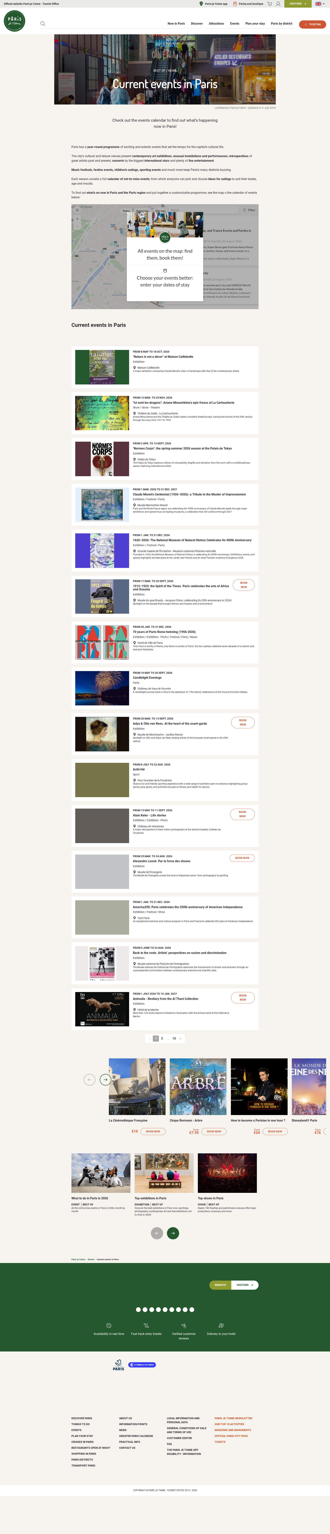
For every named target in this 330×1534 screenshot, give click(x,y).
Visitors (243, 1285)
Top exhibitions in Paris (150, 1198)
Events (91, 1259)
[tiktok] (158, 1309)
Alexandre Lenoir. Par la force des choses (161, 861)
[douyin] (178, 1309)
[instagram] (145, 1309)
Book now (243, 585)
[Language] (320, 4)
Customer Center (179, 1438)
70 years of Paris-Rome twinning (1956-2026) (164, 632)
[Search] (42, 23)
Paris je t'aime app (216, 3)
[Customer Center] (278, 4)
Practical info (129, 1441)
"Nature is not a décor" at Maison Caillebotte (163, 357)
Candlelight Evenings (147, 677)
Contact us (127, 1447)
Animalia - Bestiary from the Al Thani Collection (165, 999)
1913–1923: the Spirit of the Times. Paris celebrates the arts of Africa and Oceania (181, 587)
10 (174, 1038)
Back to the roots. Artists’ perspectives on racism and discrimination (179, 953)
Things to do (80, 1424)
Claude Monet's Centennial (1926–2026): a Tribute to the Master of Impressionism (189, 494)
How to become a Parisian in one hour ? (258, 1120)
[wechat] (171, 1309)
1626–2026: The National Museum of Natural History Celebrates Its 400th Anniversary (192, 540)
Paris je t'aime (78, 1259)
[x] (191, 1309)
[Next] (105, 1080)
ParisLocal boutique (251, 3)
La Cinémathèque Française (128, 1120)
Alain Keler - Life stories (149, 815)
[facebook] (138, 1309)
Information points (133, 1424)
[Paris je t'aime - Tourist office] (14, 21)
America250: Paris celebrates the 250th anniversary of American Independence (188, 907)
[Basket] (269, 4)
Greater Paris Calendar (136, 1436)
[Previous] (89, 1080)
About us (125, 1418)
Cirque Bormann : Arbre (186, 1120)
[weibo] (185, 1309)
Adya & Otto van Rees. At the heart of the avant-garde (170, 723)
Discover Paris (81, 1418)
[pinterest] (165, 1309)
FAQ (169, 1444)
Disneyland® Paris (304, 1120)
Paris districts (82, 1459)
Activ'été (139, 769)
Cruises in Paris (82, 1441)
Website (220, 1285)
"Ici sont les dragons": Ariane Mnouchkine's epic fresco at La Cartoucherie (183, 402)
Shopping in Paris (83, 1453)
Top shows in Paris (210, 1198)
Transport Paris (83, 1465)
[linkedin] (151, 1309)
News (123, 1430)
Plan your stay (82, 1436)
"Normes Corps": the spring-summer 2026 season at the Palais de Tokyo (182, 448)
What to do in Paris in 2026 (89, 1198)
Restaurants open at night (90, 1447)
